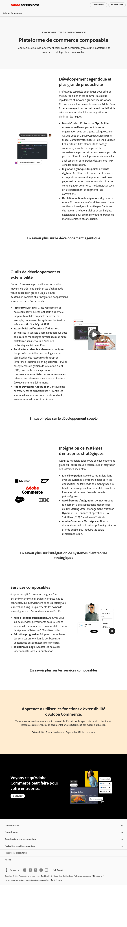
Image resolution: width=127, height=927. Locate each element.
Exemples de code (55, 732)
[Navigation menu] (4, 5)
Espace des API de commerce (80, 732)
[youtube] (46, 870)
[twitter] (35, 870)
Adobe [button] (8, 859)
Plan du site (97, 876)
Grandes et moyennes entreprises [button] (20, 839)
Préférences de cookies (82, 876)
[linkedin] (41, 870)
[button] (94, 334)
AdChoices (58, 880)
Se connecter (98, 4)
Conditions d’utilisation (63, 876)
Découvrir (17, 796)
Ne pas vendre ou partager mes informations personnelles (27, 880)
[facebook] (24, 870)
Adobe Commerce (12, 13)
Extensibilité (38, 732)
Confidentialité (46, 876)
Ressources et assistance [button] (16, 853)
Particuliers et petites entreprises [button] (20, 846)
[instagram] (30, 870)
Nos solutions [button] (11, 832)
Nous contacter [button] (12, 825)
